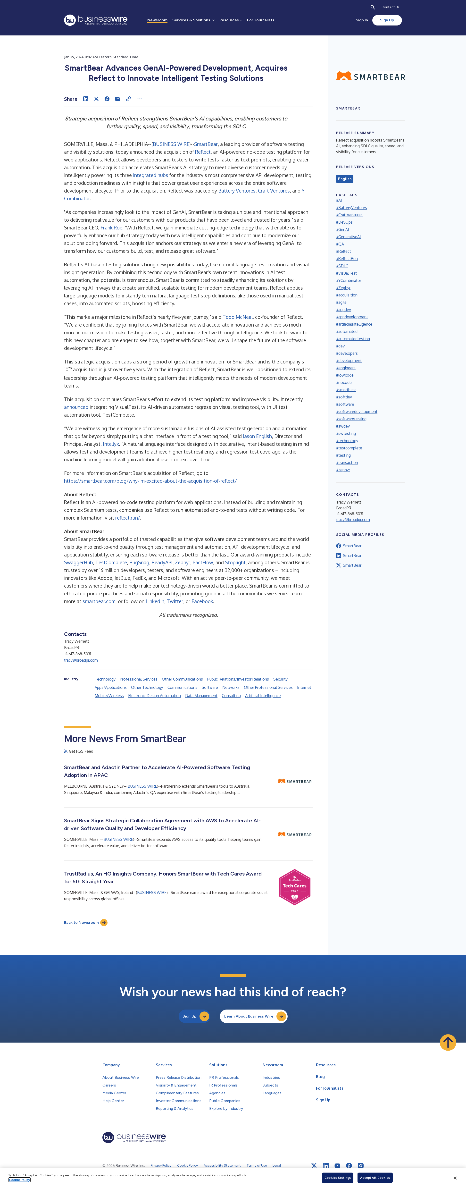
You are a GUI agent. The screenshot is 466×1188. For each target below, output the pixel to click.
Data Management (201, 695)
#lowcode (345, 375)
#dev (340, 346)
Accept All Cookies (375, 1178)
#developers (347, 353)
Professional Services (139, 679)
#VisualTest (346, 273)
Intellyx (111, 444)
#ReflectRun (347, 258)
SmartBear (206, 144)
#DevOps (344, 222)
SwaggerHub (78, 562)
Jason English (257, 436)
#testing (343, 455)
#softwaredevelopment (356, 411)
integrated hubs (150, 175)
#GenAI (342, 229)
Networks (231, 687)
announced (76, 407)
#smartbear (346, 389)
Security (280, 679)
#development (349, 360)
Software (210, 687)
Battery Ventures (237, 190)
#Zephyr (343, 287)
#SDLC (342, 265)
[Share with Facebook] (107, 99)
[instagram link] (361, 1166)
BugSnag (139, 562)
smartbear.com (99, 601)
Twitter (175, 601)
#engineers (346, 367)
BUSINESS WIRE (171, 144)
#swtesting (346, 433)
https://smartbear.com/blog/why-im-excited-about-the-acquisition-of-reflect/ (150, 481)
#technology (347, 440)
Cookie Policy (19, 1180)
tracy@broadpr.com (81, 660)
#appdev (343, 309)
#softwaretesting (351, 418)
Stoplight (235, 562)
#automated (347, 331)
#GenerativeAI (348, 236)
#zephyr (343, 469)
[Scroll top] (448, 1042)
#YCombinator (348, 280)
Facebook (202, 601)
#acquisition (347, 295)
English (344, 179)
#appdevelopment (352, 316)
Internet (304, 687)
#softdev (344, 397)
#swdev (343, 426)
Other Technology (147, 687)
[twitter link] (314, 1165)
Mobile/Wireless (109, 695)
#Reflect (343, 251)
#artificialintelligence (354, 324)
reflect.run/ (127, 517)
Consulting (231, 695)
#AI (339, 200)
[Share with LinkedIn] (86, 99)
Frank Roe (111, 227)
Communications (182, 687)
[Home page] (95, 20)
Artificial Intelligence (263, 695)
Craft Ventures (274, 190)
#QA (340, 244)
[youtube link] (337, 1165)
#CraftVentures (349, 214)
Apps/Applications (111, 687)
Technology (105, 679)
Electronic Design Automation (154, 695)
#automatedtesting (353, 338)
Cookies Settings (338, 1178)
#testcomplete (349, 448)
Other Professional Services (268, 687)
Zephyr (182, 562)
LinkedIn (155, 601)
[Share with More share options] (139, 99)
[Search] (373, 7)
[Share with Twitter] (96, 99)
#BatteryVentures (351, 207)
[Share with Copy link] (128, 99)
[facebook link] (349, 1166)
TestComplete (111, 562)
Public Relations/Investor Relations (238, 679)
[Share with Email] (118, 99)
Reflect (203, 152)
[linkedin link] (326, 1166)
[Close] (455, 1178)
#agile (341, 302)
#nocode (344, 382)
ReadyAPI (162, 562)
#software (345, 404)
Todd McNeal (238, 317)
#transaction (347, 462)
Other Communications (182, 679)
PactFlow (203, 562)
